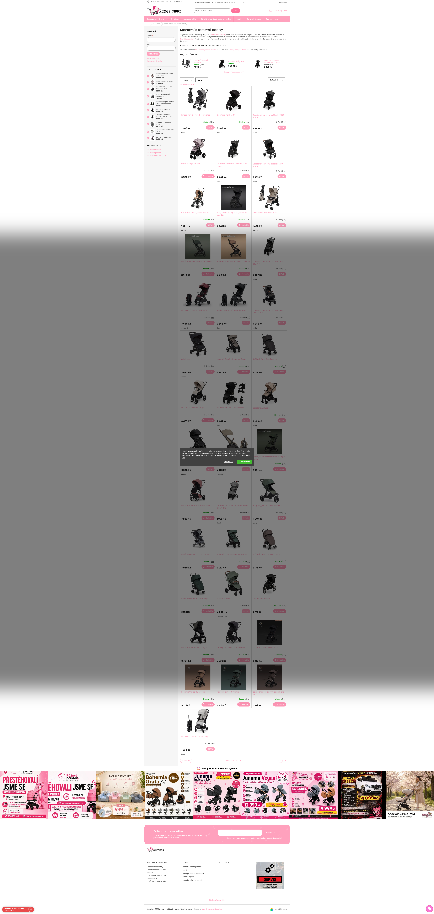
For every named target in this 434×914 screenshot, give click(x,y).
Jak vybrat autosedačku (156, 155)
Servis (185, 870)
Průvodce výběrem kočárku (206, 50)
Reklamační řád (153, 878)
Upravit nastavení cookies (212, 909)
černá (219, 133)
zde (184, 458)
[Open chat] (429, 908)
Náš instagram (188, 877)
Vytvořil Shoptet (281, 909)
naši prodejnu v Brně (238, 50)
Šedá (183, 133)
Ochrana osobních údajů (225, 2)
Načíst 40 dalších (233, 761)
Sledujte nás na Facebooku (193, 873)
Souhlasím (245, 462)
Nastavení (228, 462)
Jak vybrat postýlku (154, 152)
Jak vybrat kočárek (154, 150)
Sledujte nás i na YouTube (193, 880)
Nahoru (187, 761)
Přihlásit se (153, 54)
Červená (184, 328)
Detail (210, 127)
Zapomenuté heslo (154, 61)
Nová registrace (153, 58)
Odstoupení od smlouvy (156, 875)
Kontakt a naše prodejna (192, 867)
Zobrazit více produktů (233, 72)
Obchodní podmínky (202, 2)
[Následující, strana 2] (281, 761)
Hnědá (183, 474)
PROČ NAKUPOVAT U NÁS (156, 881)
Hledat (236, 11)
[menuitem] (156, 19)
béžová (184, 230)
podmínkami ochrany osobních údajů (266, 838)
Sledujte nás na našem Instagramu (219, 768)
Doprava (150, 872)
